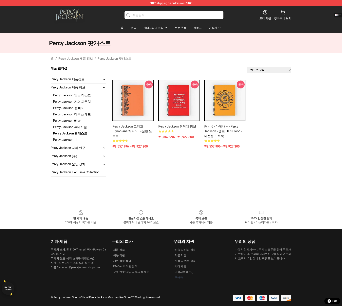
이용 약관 (119, 255)
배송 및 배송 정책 (185, 249)
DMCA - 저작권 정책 (125, 266)
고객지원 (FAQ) (184, 271)
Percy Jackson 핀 (65, 140)
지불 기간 (180, 255)
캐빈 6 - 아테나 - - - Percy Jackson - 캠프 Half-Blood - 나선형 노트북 (223, 131)
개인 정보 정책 (122, 260)
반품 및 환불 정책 (185, 260)
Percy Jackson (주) (64, 156)
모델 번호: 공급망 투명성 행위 (131, 271)
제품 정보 (119, 249)
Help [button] (334, 301)
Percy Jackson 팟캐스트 (114, 58)
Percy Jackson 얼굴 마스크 (72, 95)
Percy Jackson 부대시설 (70, 127)
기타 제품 (180, 266)
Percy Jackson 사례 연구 (68, 148)
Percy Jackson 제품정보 (68, 79)
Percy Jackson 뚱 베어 (69, 108)
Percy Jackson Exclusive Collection (75, 172)
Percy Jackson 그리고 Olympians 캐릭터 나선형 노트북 (132, 131)
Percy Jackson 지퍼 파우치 (72, 102)
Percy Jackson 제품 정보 (75, 58)
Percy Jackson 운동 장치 (68, 164)
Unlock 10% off (8, 288)
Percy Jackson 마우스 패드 (72, 114)
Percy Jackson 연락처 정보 (177, 126)
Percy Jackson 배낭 (67, 121)
